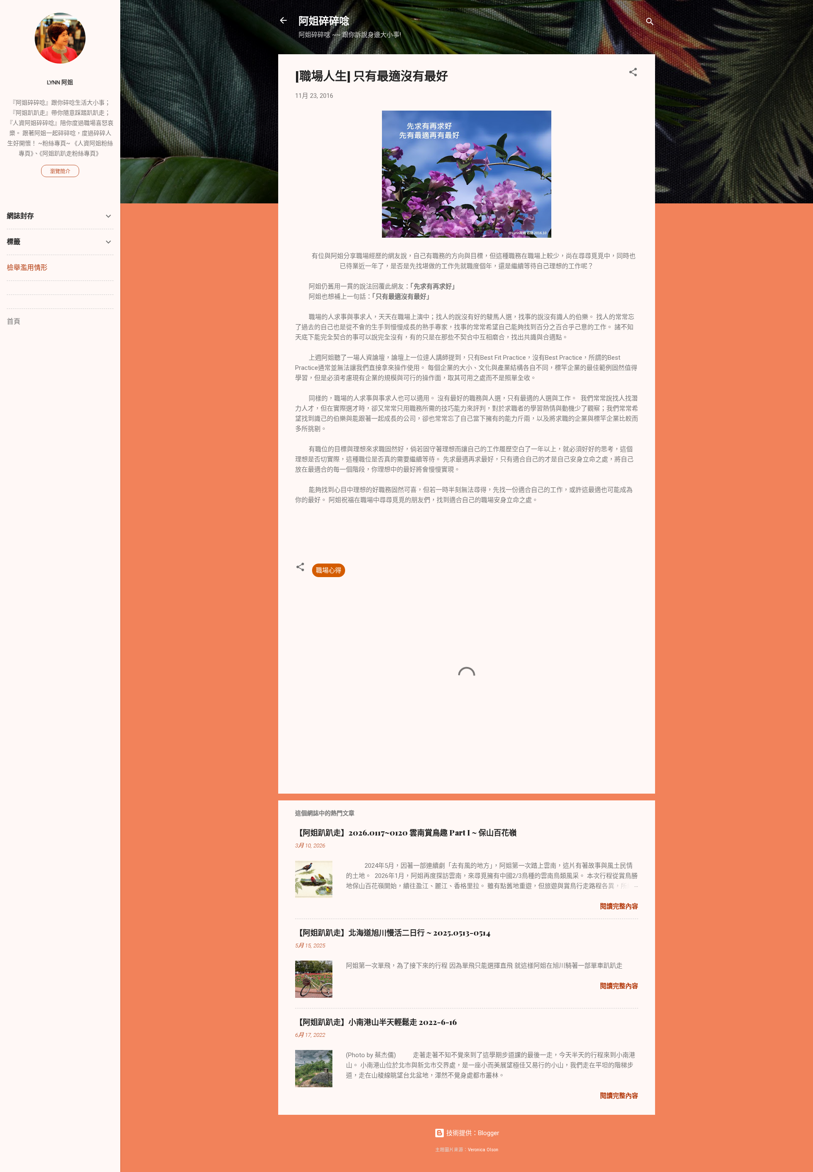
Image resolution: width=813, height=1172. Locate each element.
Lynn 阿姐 (60, 82)
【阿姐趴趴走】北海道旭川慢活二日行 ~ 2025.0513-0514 (392, 933)
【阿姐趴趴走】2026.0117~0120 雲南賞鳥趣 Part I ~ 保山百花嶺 (406, 833)
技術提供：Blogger (472, 1133)
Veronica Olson (483, 1150)
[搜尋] (650, 23)
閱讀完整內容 (619, 906)
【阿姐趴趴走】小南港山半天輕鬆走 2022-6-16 (376, 1022)
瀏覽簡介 (60, 172)
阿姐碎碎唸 (324, 20)
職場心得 (328, 570)
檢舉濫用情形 (27, 268)
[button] (633, 73)
